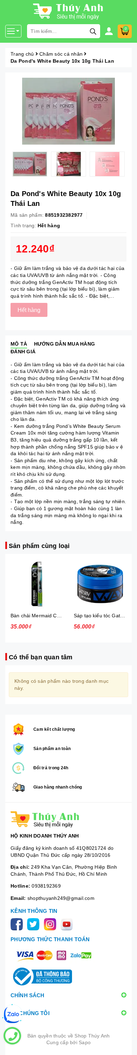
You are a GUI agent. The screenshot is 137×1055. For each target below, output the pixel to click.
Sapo (85, 1042)
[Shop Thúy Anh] (68, 819)
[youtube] (68, 923)
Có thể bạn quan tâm (40, 657)
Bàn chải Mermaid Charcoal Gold (48, 615)
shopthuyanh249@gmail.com (60, 898)
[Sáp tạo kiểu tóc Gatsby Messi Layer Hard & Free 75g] (100, 584)
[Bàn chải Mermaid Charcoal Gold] (37, 584)
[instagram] (51, 923)
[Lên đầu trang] (125, 1043)
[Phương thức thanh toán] (54, 955)
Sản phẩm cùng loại (39, 545)
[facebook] (18, 923)
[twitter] (34, 923)
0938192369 (46, 886)
